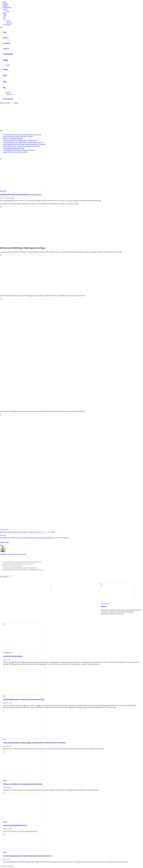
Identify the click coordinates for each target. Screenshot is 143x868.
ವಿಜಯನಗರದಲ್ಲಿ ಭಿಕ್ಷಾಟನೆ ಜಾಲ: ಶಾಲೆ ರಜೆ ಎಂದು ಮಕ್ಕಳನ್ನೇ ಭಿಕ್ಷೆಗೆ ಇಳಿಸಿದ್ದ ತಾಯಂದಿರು (22, 134)
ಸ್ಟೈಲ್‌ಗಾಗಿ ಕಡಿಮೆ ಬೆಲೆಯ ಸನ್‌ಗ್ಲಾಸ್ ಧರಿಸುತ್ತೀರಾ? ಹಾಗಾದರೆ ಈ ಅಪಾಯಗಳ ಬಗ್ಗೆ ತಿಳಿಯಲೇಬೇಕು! (24, 144)
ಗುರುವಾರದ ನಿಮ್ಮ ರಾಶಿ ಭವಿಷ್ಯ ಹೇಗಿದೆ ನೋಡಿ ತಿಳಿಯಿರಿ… (15, 825)
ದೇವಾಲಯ (11, 554)
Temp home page (7, 24)
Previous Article (4, 529)
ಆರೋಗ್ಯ (5, 13)
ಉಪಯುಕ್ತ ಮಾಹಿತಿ (7, 7)
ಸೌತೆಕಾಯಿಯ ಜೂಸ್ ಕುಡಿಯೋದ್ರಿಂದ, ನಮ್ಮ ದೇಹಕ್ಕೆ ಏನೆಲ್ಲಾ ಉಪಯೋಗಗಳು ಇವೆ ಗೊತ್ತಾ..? (23, 784)
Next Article (3, 535)
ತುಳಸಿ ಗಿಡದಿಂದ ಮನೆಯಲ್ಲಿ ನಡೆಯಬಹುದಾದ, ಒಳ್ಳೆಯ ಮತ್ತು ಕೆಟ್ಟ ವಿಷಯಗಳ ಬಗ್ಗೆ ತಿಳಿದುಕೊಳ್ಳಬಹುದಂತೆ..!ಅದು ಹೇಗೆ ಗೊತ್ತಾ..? (27, 537)
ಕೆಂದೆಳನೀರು (103, 606)
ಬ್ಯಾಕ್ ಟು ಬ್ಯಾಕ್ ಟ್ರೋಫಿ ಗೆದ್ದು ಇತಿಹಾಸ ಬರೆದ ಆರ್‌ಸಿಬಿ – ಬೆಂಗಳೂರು (18, 136)
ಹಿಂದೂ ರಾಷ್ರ (23, 554)
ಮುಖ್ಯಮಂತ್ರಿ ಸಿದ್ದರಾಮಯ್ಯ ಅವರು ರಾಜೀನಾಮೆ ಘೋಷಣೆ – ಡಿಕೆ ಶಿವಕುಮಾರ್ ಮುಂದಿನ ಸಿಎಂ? (23, 142)
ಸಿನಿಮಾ (4, 15)
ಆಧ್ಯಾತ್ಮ (7, 11)
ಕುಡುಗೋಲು (6, 554)
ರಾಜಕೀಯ (8, 20)
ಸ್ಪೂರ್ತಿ (4, 17)
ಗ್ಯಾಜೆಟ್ (4, 852)
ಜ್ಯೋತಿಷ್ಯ (5, 9)
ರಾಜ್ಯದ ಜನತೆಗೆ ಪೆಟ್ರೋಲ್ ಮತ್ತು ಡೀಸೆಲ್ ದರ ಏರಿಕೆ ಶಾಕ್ (15, 152)
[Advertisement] (71, 114)
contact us (5, 5)
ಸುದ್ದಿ (4, 18)
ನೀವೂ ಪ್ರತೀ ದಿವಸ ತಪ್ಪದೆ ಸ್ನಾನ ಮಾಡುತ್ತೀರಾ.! (13, 656)
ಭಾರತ (15, 554)
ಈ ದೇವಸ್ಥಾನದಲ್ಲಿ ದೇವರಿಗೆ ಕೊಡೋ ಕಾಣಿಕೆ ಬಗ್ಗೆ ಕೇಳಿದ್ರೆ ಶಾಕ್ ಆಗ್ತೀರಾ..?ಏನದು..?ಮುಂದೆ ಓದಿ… (21, 194)
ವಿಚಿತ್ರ (19, 554)
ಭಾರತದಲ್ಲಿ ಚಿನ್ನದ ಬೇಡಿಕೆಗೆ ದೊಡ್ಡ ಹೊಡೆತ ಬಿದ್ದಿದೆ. (13, 148)
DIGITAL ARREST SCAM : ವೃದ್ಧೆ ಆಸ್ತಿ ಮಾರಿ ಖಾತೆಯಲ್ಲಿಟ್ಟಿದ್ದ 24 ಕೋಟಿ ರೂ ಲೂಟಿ (21, 146)
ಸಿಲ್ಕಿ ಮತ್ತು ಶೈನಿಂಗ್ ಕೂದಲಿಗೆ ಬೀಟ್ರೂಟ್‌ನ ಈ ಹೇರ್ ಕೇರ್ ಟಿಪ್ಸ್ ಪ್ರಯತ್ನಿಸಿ (19, 150)
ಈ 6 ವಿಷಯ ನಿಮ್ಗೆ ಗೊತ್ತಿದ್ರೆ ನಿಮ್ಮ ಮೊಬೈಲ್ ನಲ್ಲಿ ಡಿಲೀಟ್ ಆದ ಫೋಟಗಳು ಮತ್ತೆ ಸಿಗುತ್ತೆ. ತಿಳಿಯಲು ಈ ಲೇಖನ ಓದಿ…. (28, 855)
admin (11, 198)
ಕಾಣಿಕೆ (1, 554)
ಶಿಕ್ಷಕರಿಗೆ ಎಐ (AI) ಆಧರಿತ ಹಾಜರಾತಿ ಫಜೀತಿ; (13, 138)
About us (5, 3)
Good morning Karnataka (6, 126)
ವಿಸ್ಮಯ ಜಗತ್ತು (9, 22)
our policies (5, 4)
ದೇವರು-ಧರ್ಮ (3, 191)
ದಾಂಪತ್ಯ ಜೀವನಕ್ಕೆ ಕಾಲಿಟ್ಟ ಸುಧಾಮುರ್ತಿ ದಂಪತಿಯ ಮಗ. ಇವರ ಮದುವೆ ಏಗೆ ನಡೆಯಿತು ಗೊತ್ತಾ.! (23, 699)
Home (4, 1)
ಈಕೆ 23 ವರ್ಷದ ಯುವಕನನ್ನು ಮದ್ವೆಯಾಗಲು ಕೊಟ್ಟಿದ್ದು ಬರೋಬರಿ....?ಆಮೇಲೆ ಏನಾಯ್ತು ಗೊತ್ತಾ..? (21, 532)
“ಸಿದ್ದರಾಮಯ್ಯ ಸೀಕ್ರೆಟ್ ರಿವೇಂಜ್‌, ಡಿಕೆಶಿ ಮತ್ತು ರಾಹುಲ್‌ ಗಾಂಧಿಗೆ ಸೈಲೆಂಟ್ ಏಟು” (20, 140)
